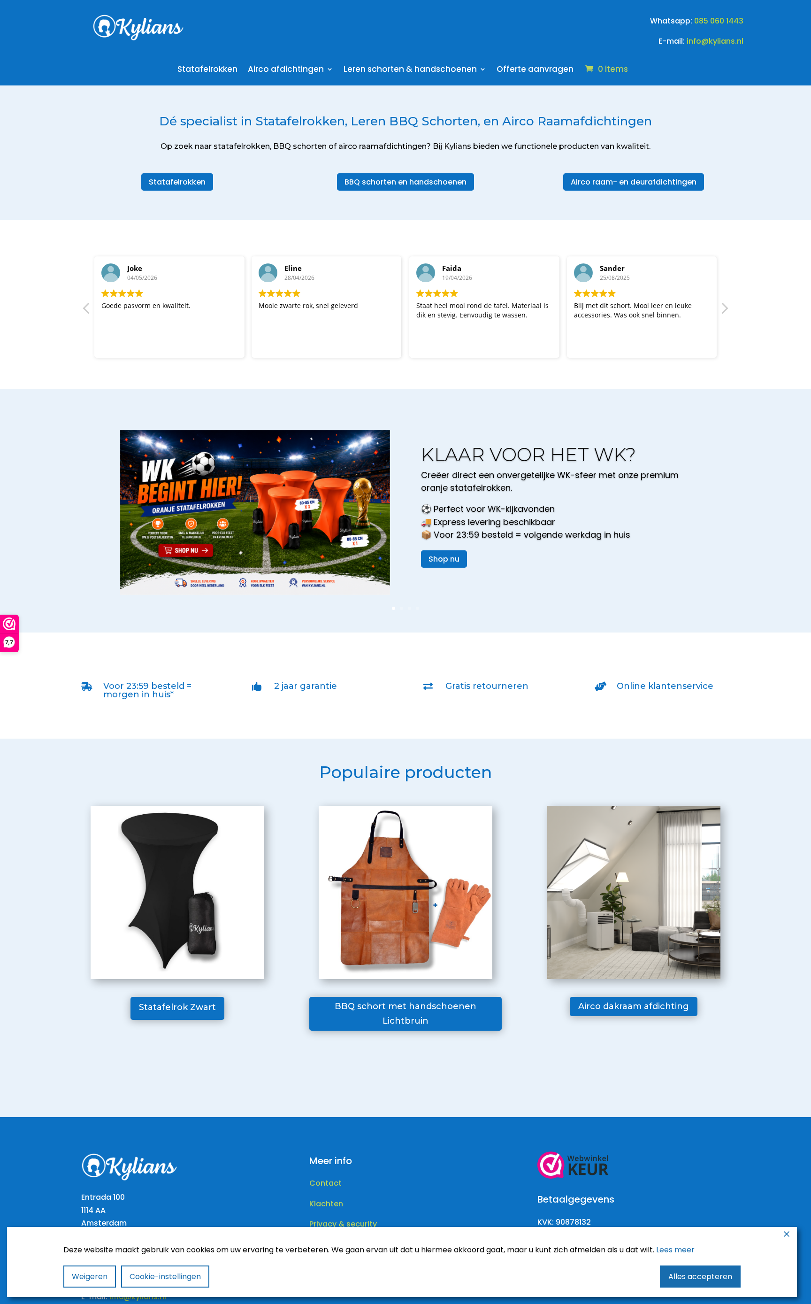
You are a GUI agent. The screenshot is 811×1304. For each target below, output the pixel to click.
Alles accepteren (700, 1276)
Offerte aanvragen (535, 70)
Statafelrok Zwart (177, 1007)
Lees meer (675, 1249)
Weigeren (89, 1276)
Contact (325, 1183)
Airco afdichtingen (286, 70)
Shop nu (443, 559)
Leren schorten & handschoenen (410, 70)
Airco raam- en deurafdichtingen (633, 182)
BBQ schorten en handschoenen (405, 182)
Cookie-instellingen (165, 1276)
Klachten (326, 1203)
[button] (724, 310)
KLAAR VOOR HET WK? (528, 454)
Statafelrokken (207, 70)
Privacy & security (343, 1224)
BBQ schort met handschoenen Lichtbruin (405, 1013)
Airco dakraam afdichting (633, 1006)
